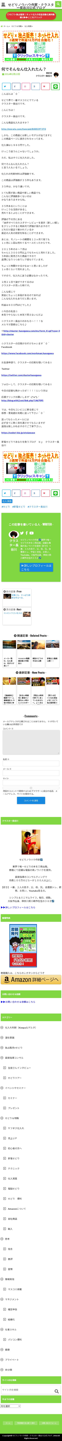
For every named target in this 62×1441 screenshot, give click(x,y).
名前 (6, 759)
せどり (6, 506)
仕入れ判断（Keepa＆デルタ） (21, 1027)
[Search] (56, 1391)
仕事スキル (11, 1329)
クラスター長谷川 (44, 76)
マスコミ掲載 (15, 1289)
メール (7, 769)
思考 (7, 1239)
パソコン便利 (15, 1339)
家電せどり (19, 506)
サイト (6, 778)
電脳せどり (13, 1188)
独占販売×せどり (13, 1047)
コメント (8, 728)
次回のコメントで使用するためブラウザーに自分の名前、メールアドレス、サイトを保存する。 (30, 792)
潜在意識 (9, 1037)
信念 (10, 1249)
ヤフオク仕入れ (16, 1128)
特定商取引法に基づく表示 (26, 1423)
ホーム (8, 1423)
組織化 (11, 1319)
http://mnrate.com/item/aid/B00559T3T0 (23, 129)
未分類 (8, 1369)
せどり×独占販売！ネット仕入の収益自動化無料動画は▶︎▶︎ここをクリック (32, 16)
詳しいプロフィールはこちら (36, 567)
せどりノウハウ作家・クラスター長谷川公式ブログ (31, 6)
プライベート (12, 1359)
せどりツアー (15, 1078)
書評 (10, 1259)
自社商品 (12, 1218)
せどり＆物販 (12, 1118)
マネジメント (12, 1299)
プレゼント (13, 1108)
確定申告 (12, 1309)
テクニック (13, 1168)
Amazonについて (17, 1208)
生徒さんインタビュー (19, 1067)
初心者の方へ (15, 1148)
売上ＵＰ (12, 1138)
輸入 (10, 1228)
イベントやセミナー (15, 1088)
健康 (7, 1349)
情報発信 (9, 1279)
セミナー (12, 1098)
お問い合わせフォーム (49, 1423)
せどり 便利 (15, 1198)
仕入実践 (7, 501)
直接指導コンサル (14, 1057)
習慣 (10, 1269)
